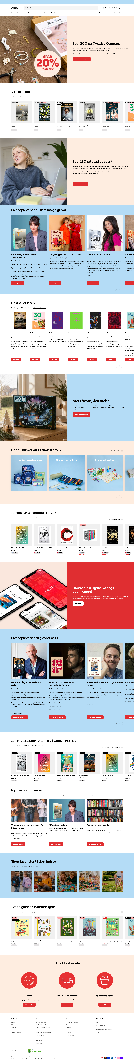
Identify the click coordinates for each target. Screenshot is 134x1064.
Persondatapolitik (70, 1035)
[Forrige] (51, 2)
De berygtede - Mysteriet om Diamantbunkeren (67, 775)
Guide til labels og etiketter (43, 1027)
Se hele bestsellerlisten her (39, 308)
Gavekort (108, 12)
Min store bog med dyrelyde (41, 940)
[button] (82, 554)
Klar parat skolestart (107, 940)
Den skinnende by (83, 125)
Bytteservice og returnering (43, 1032)
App (115, 12)
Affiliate (13, 1024)
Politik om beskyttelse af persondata (19, 1058)
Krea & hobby (31, 12)
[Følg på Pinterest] (19, 1051)
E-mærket (69, 1027)
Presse (13, 1030)
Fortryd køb (39, 1043)
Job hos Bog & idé (16, 1032)
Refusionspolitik (33, 1058)
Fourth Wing (105, 547)
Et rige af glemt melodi (107, 775)
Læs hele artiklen (18, 844)
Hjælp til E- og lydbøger (42, 1024)
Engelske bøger (21, 12)
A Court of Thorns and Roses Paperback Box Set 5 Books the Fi (89, 547)
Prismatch (38, 1030)
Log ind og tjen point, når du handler (67, 2)
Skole (45, 12)
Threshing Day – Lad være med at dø (20, 775)
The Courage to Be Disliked (63, 547)
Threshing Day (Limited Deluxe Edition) (43, 547)
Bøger (12, 12)
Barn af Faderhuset (61, 125)
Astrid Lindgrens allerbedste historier (20, 940)
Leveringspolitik (52, 1058)
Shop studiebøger (80, 184)
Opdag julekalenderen (81, 414)
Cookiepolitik (69, 1024)
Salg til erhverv (40, 1035)
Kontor (39, 12)
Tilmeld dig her (29, 1004)
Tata (12, 125)
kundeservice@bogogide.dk (104, 1029)
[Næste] (82, 2)
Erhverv (121, 12)
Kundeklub (39, 1040)
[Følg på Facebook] (12, 1051)
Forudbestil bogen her (19, 717)
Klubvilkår (68, 1032)
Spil (51, 12)
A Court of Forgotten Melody (18, 547)
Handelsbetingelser (71, 1030)
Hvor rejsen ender (83, 775)
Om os (13, 1022)
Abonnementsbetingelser (72, 1022)
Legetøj (56, 12)
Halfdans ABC (82, 940)
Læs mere (16, 359)
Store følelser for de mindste (64, 940)
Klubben (101, 12)
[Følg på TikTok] (23, 1051)
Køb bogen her (17, 283)
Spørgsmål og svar (41, 1022)
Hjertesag (13, 1027)
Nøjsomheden (37, 125)
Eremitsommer (105, 125)
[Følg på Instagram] (16, 1051)
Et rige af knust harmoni (40, 775)
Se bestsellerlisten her (95, 844)
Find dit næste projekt (81, 59)
